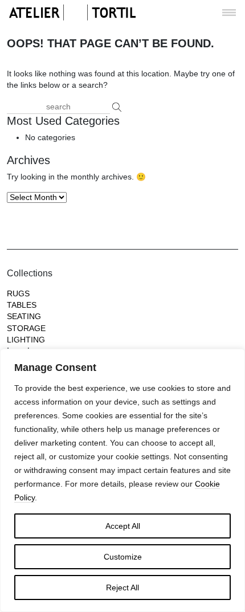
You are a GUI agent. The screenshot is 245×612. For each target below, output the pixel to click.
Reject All (122, 587)
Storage (26, 328)
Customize (123, 556)
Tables (21, 305)
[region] (122, 480)
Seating (24, 316)
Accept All (122, 526)
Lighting (26, 340)
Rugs (18, 293)
